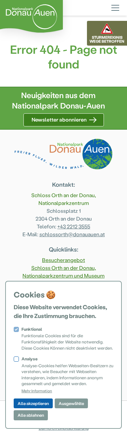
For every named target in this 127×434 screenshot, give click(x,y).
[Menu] (115, 7)
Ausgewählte (71, 403)
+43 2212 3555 (73, 226)
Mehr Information (36, 390)
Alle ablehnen (31, 414)
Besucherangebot (63, 260)
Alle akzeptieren (33, 403)
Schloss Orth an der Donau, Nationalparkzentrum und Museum (63, 272)
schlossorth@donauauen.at (72, 234)
